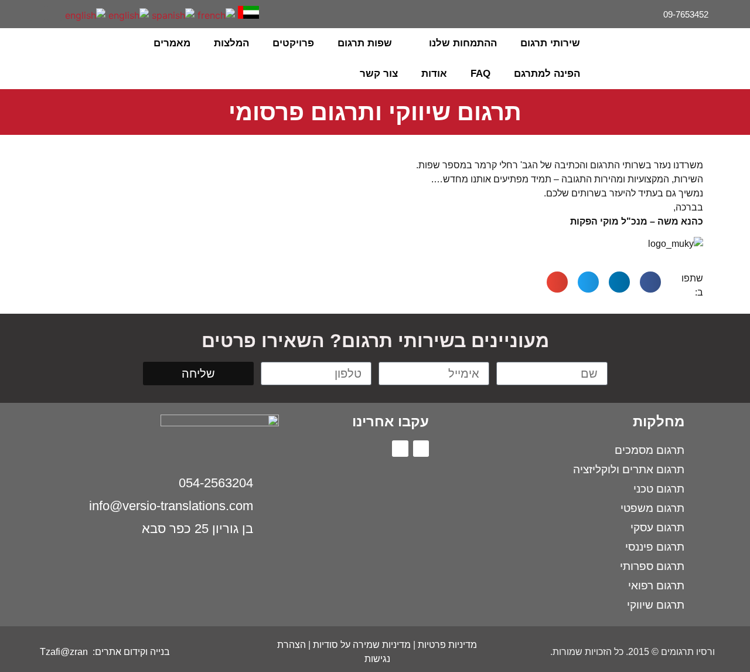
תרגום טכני (658, 489)
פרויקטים (293, 43)
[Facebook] (54, 13)
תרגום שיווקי (655, 605)
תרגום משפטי (652, 508)
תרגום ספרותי (652, 566)
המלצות (231, 43)
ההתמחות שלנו (463, 43)
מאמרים (172, 43)
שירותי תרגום (550, 43)
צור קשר (379, 73)
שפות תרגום (365, 43)
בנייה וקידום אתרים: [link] (130, 652)
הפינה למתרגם (547, 73)
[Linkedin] (37, 13)
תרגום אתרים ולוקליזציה (628, 469)
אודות (434, 73)
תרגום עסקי (657, 527)
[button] (41, 58)
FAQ (480, 73)
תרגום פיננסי (654, 547)
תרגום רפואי (656, 585)
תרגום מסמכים (649, 450)
